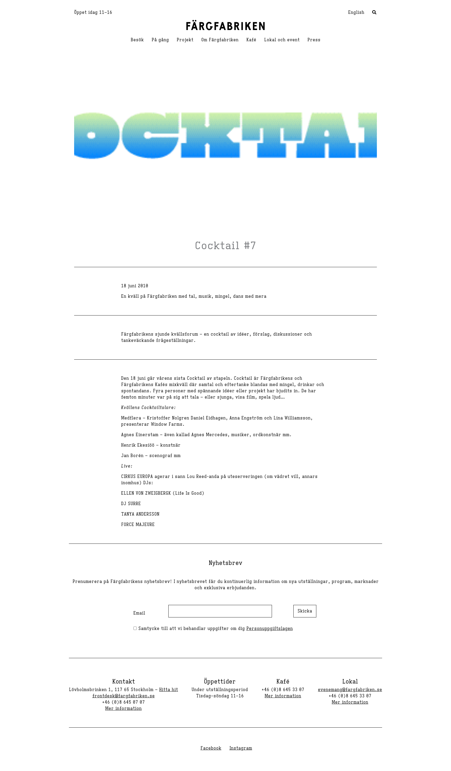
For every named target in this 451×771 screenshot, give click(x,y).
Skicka (305, 611)
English (356, 12)
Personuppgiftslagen (269, 628)
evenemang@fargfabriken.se (350, 689)
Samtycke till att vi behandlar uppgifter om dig (215, 628)
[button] (374, 13)
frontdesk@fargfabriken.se (123, 696)
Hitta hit (168, 689)
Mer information (123, 708)
